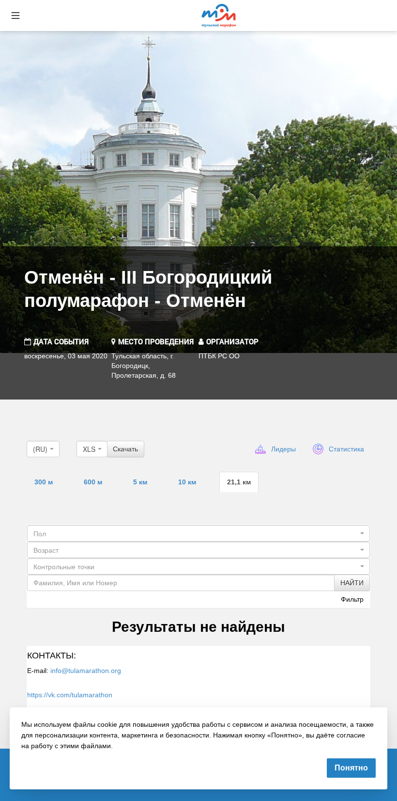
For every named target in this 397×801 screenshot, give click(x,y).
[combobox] (43, 449)
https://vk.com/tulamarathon (69, 695)
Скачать (125, 449)
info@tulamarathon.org (85, 670)
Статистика (346, 449)
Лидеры (283, 449)
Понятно (351, 768)
